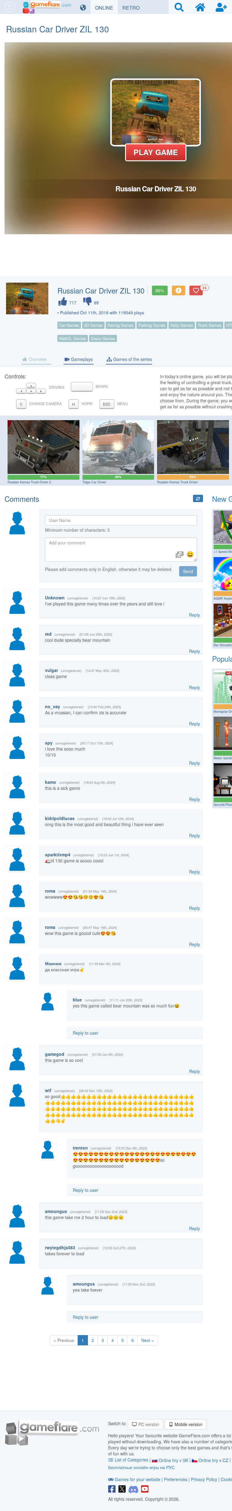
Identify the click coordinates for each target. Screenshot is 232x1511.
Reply (194, 615)
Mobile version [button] (187, 1424)
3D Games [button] (93, 325)
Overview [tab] (37, 359)
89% (160, 290)
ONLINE (106, 7)
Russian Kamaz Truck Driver (143, 482)
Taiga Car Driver (60, 482)
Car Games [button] (69, 325)
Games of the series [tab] (132, 359)
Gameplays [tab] (81, 359)
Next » (147, 1340)
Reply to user (85, 1033)
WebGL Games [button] (72, 338)
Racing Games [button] (121, 325)
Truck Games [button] (209, 325)
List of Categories (132, 1460)
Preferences (176, 1479)
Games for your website (138, 1479)
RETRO (133, 7)
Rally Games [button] (181, 325)
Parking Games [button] (152, 325)
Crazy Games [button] (103, 338)
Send (188, 571)
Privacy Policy (204, 1479)
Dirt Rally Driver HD (212, 482)
